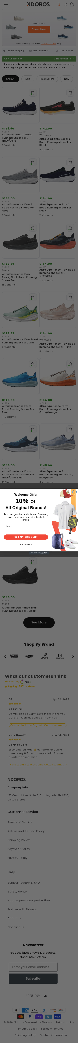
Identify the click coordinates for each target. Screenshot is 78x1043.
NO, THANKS (26, 544)
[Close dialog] (75, 492)
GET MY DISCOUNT (26, 537)
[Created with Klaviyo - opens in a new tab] (39, 552)
